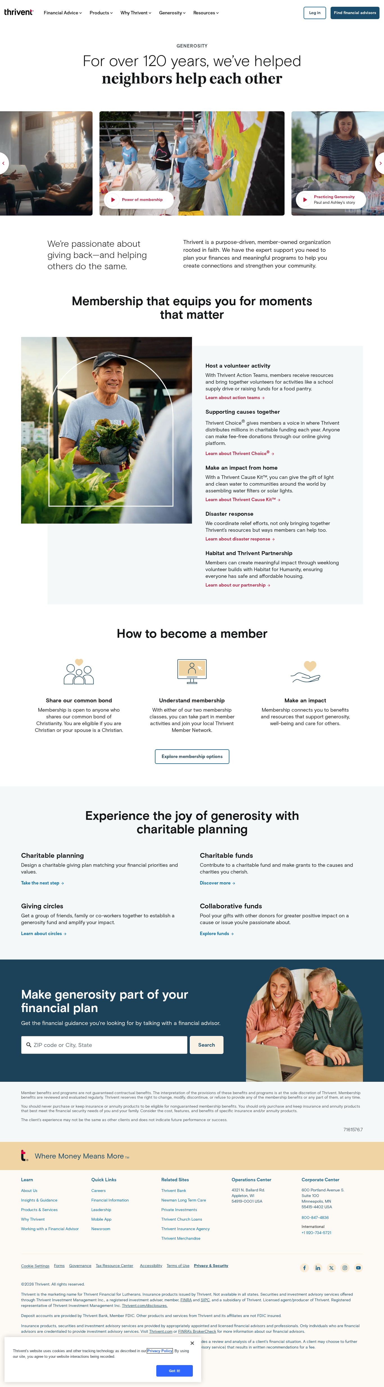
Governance (80, 1265)
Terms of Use (178, 1265)
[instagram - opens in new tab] (345, 1268)
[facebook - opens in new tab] (304, 1268)
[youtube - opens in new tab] (358, 1268)
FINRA (186, 1300)
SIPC (205, 1300)
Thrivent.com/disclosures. (145, 1305)
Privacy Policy (159, 1351)
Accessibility (151, 1265)
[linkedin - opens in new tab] (318, 1268)
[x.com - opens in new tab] (331, 1268)
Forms (59, 1265)
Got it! (174, 1371)
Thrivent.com (160, 1331)
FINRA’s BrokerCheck (197, 1331)
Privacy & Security (211, 1265)
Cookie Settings (35, 1266)
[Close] (192, 1343)
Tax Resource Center (114, 1265)
